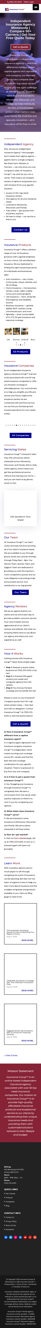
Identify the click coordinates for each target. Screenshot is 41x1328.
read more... (28, 940)
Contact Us (20, 229)
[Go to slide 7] (18, 425)
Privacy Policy (11, 1221)
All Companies (20, 435)
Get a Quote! (20, 724)
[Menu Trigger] (36, 7)
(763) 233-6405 (15, 2)
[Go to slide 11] (26, 425)
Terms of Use (11, 1225)
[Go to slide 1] (16, 344)
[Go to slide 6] (16, 425)
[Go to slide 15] (34, 425)
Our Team (20, 592)
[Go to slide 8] (20, 425)
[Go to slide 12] (28, 425)
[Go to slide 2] (18, 344)
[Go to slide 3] (20, 344)
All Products (20, 351)
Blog (7, 1205)
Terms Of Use (21, 1284)
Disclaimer (10, 1229)
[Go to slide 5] (24, 344)
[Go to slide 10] (24, 425)
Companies (10, 1201)
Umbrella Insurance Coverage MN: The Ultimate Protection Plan (20, 982)
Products (9, 1197)
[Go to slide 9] (22, 425)
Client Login (29, 2)
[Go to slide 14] (32, 425)
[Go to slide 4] (22, 344)
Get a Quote (20, 47)
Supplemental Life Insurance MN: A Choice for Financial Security (20, 1032)
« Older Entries (11, 1055)
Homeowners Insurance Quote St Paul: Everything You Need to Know (20, 932)
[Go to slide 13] (30, 425)
